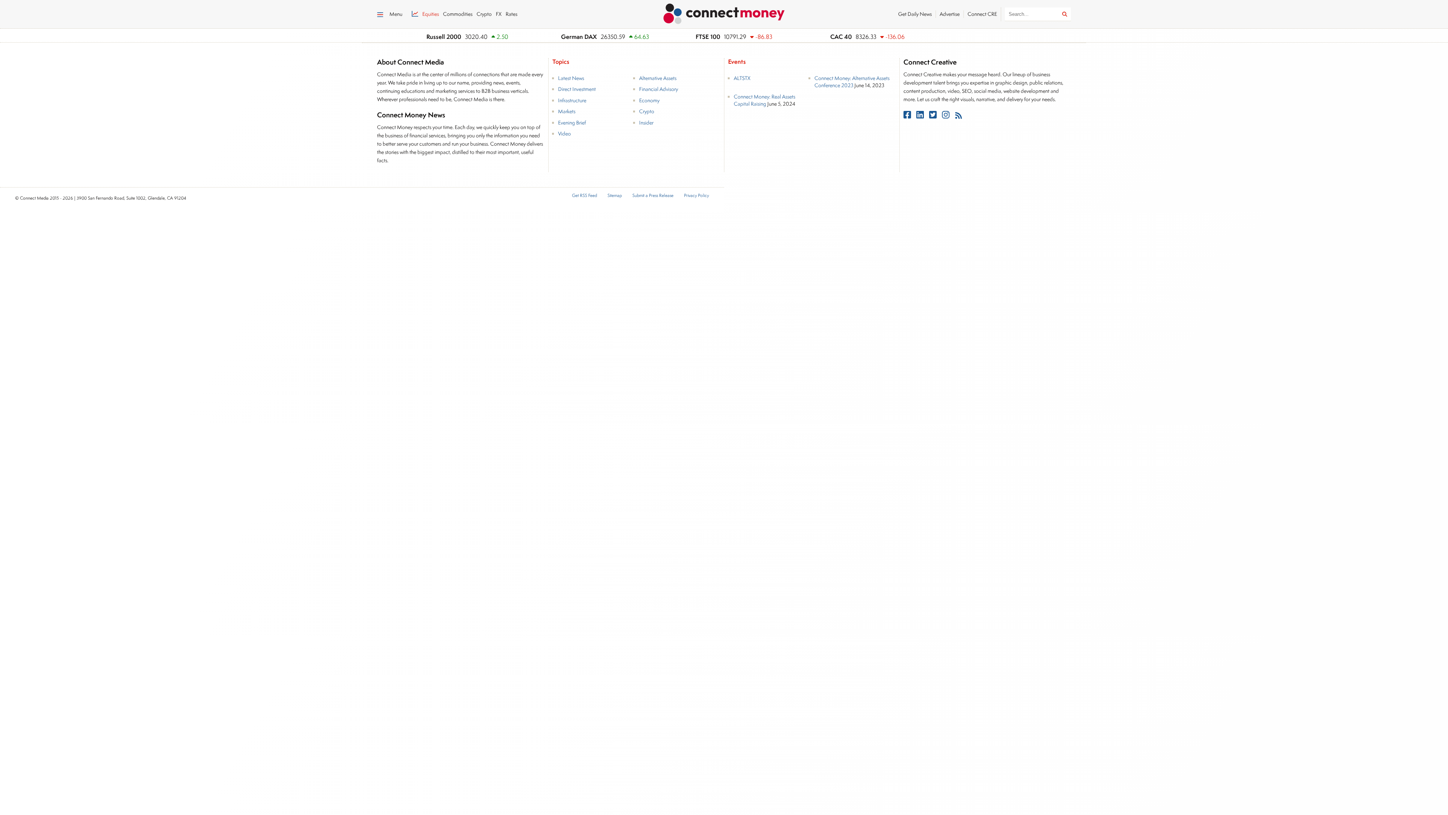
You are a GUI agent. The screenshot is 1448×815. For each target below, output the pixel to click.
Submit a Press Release (652, 195)
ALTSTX (742, 78)
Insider (646, 122)
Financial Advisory (658, 89)
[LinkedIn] (920, 116)
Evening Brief (572, 122)
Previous (930, 37)
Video (564, 133)
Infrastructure (572, 100)
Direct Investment (577, 89)
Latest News (571, 78)
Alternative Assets (657, 78)
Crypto (646, 111)
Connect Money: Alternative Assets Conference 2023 (852, 82)
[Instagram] (946, 116)
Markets (566, 111)
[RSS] (958, 116)
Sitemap (614, 195)
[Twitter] (933, 116)
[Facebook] (908, 116)
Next (939, 37)
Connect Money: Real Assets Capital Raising (764, 100)
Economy (649, 100)
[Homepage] (724, 12)
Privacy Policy (696, 195)
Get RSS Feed (584, 195)
